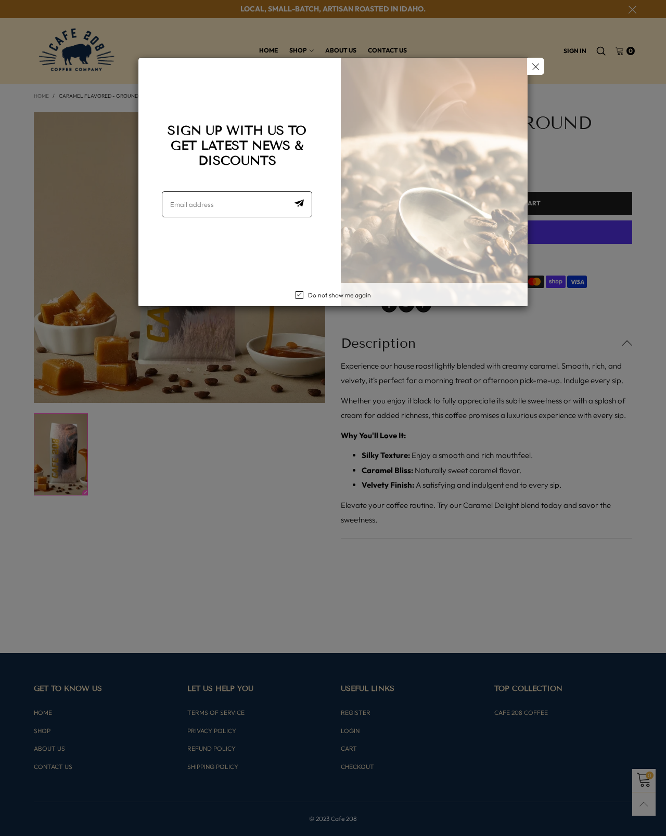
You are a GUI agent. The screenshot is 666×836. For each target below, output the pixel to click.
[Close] (535, 66)
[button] (299, 204)
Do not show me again (339, 295)
